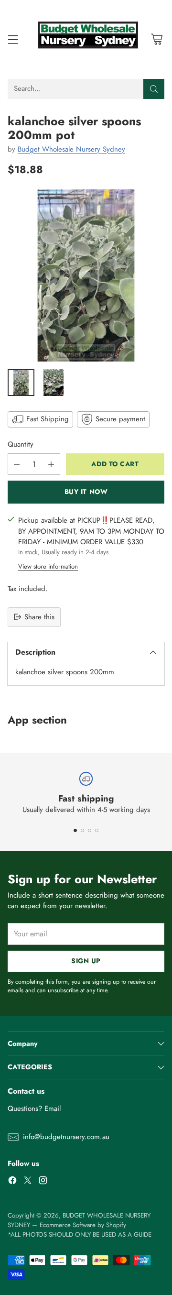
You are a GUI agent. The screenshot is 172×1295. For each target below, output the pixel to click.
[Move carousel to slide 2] (82, 830)
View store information (48, 566)
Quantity (20, 444)
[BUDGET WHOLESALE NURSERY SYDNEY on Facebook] (12, 1181)
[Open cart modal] (156, 39)
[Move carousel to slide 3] (89, 830)
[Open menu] (12, 39)
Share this (39, 617)
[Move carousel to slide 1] (75, 830)
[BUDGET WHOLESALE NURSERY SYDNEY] (86, 39)
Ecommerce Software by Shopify (83, 1224)
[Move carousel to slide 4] (96, 830)
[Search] (153, 89)
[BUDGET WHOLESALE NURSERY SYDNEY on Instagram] (43, 1181)
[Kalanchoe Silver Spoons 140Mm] (86, 275)
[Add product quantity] (51, 464)
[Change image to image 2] (53, 382)
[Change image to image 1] (21, 382)
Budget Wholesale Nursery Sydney (71, 149)
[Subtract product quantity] (16, 464)
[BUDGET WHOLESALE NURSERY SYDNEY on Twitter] (27, 1181)
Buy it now (86, 491)
